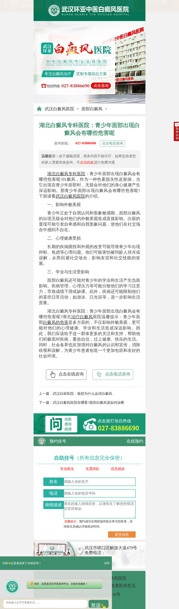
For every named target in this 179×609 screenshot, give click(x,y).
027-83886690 (86, 143)
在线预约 (135, 441)
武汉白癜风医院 (59, 109)
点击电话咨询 (112, 143)
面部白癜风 (91, 109)
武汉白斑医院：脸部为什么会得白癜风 (82, 393)
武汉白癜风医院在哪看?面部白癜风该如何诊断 (88, 402)
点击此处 (87, 162)
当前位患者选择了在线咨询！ (21, 563)
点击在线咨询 (71, 374)
